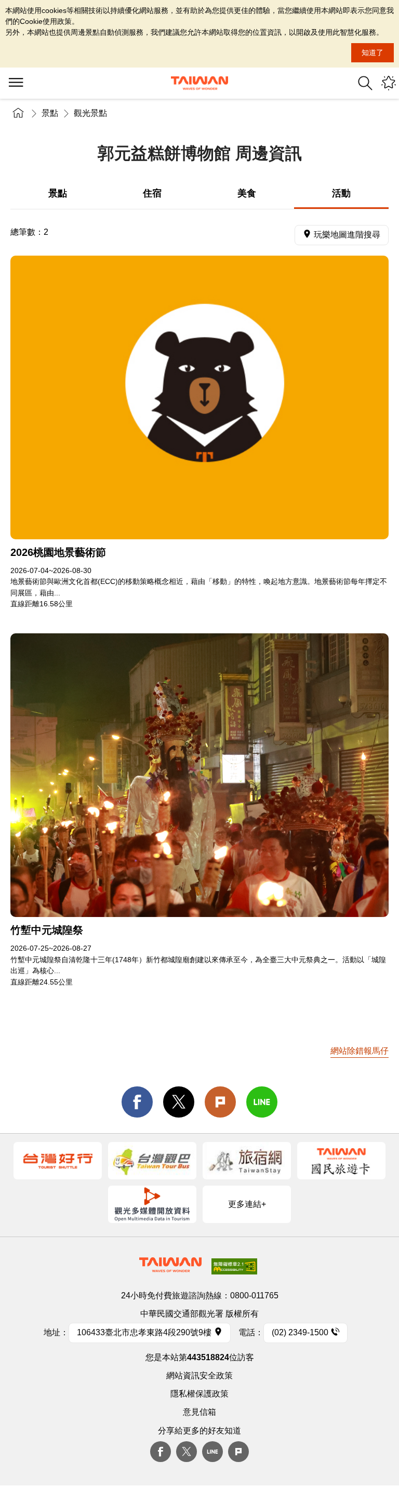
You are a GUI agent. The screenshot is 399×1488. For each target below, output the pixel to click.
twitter (178, 1102)
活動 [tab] (341, 193)
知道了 (372, 52)
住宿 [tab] (152, 193)
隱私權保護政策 (199, 1393)
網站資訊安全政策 (199, 1375)
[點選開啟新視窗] (57, 1160)
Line (212, 1451)
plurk (238, 1451)
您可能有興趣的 (388, 83)
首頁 (18, 113)
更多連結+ (247, 1204)
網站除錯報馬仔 (359, 1050)
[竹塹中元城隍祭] (199, 775)
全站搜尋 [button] (365, 83)
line (261, 1102)
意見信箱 (199, 1411)
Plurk (220, 1102)
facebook (137, 1102)
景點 (50, 113)
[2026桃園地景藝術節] (199, 397)
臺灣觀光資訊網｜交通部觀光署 (199, 83)
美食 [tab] (246, 193)
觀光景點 (90, 113)
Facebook (160, 1451)
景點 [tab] (57, 193)
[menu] (15, 83)
